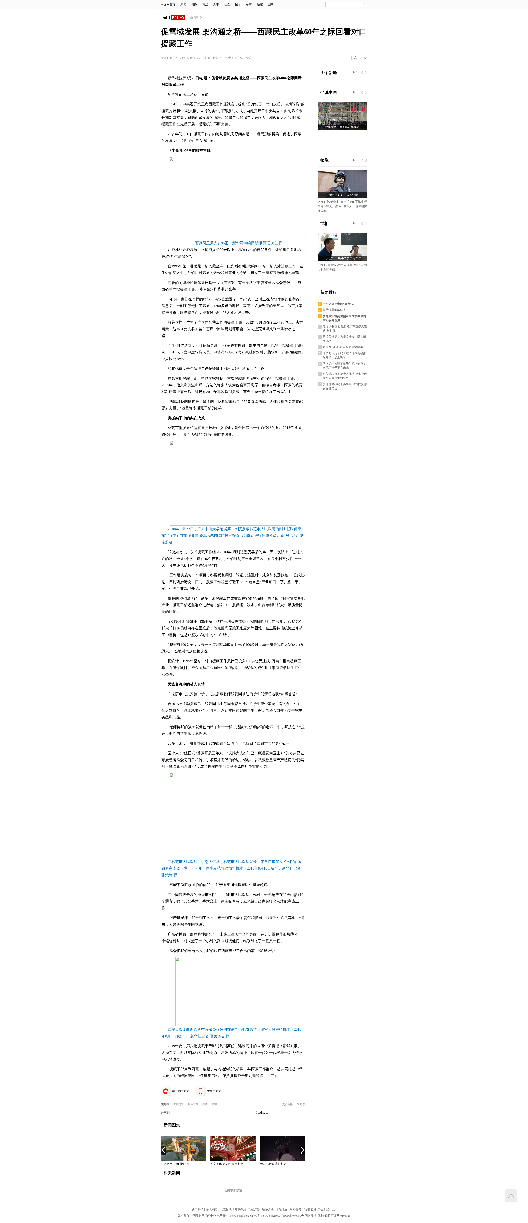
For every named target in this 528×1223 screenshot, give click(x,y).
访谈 (307, 1209)
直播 (314, 1209)
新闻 (183, 4)
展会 (327, 1209)
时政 (194, 4)
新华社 (217, 57)
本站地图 (282, 1209)
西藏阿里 (179, 1104)
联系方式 (268, 1209)
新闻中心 (196, 17)
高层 (205, 4)
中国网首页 (168, 4)
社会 (227, 4)
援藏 (205, 1104)
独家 (260, 4)
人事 (216, 4)
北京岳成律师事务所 (233, 1209)
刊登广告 (254, 1209)
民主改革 (193, 1104)
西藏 (214, 1104)
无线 (333, 1209)
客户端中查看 (181, 1091)
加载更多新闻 (233, 1190)
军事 (249, 4)
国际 (238, 4)
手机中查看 (214, 1091)
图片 (271, 4)
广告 (320, 1209)
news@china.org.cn (241, 1215)
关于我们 (197, 1209)
